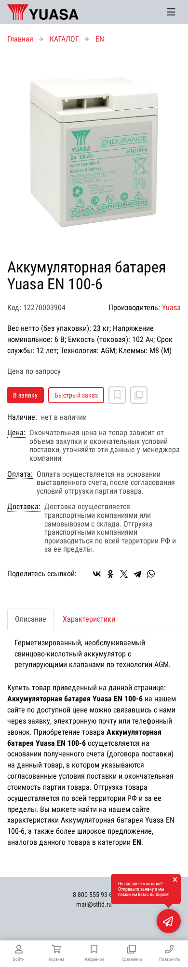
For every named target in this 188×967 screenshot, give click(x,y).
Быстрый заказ (76, 395)
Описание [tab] (30, 619)
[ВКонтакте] (97, 574)
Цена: (16, 432)
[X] (124, 574)
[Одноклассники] (110, 574)
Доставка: (23, 506)
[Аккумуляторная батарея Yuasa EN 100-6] (94, 152)
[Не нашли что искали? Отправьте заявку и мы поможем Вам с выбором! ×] (169, 921)
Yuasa (171, 307)
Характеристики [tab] (89, 619)
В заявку (25, 395)
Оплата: (20, 474)
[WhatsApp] (151, 574)
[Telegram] (137, 574)
